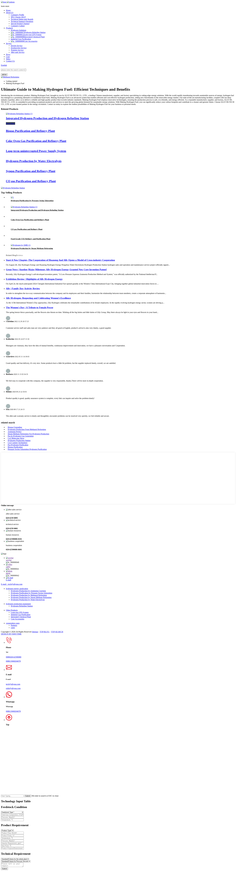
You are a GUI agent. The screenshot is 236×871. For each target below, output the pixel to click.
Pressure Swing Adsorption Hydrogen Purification (27, 449)
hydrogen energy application (17, 589)
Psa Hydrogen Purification (18, 445)
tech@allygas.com (13, 684)
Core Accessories (17, 619)
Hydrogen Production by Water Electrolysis (33, 161)
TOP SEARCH (57, 632)
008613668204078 (13, 661)
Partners (14, 625)
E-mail (8, 580)
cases (13, 628)
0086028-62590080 (13, 657)
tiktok (8, 573)
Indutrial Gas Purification (20, 615)
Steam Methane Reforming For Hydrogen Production (28, 434)
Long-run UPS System (20, 612)
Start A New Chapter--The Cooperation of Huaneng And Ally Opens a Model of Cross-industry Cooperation (60, 260)
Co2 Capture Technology (17, 443)
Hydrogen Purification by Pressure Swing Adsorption (32, 201)
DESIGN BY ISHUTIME (11, 634)
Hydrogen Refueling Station (22, 606)
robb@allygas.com (13, 688)
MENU (4, 75)
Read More (10, 123)
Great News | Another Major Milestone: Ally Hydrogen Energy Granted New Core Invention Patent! (56, 269)
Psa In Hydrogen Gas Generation (21, 436)
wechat (8, 560)
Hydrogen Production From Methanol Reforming (27, 429)
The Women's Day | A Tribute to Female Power (29, 307)
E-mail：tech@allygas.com (11, 584)
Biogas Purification (15, 447)
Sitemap (35, 632)
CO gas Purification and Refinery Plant (31, 181)
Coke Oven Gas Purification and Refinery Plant (36, 141)
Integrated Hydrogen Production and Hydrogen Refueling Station (47, 118)
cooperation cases (13, 623)
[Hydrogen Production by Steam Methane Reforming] (20, 245)
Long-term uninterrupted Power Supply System (36, 151)
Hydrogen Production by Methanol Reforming (29, 595)
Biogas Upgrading (15, 427)
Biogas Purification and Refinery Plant (30, 130)
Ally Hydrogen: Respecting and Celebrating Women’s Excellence (38, 298)
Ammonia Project (14, 432)
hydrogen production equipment (18, 604)
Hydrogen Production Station (19, 440)
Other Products (12, 610)
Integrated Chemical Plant (21, 617)
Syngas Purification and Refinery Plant (30, 171)
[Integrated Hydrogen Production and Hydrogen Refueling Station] (19, 114)
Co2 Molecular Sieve (16, 438)
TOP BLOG (44, 632)
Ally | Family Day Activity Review (23, 288)
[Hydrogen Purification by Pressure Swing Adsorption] (12, 197)
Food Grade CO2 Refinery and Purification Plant (30, 239)
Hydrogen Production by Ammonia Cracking (28, 591)
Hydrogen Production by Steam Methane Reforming (32, 248)
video (8, 567)
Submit (4, 869)
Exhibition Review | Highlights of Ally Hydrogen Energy (34, 279)
